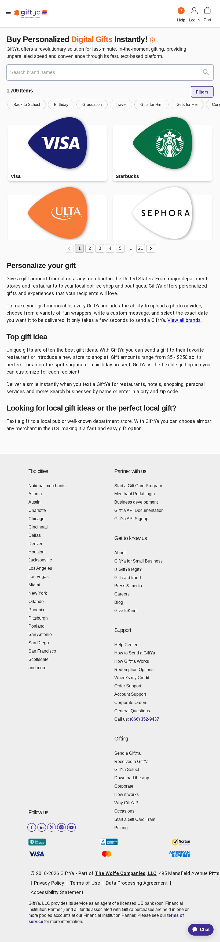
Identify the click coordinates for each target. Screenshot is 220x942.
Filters (202, 92)
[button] (27, 104)
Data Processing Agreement (137, 883)
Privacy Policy (49, 883)
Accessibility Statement (57, 892)
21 (140, 248)
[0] (207, 10)
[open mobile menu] (8, 14)
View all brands (184, 320)
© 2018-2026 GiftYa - (54, 873)
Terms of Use (85, 883)
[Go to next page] (150, 248)
